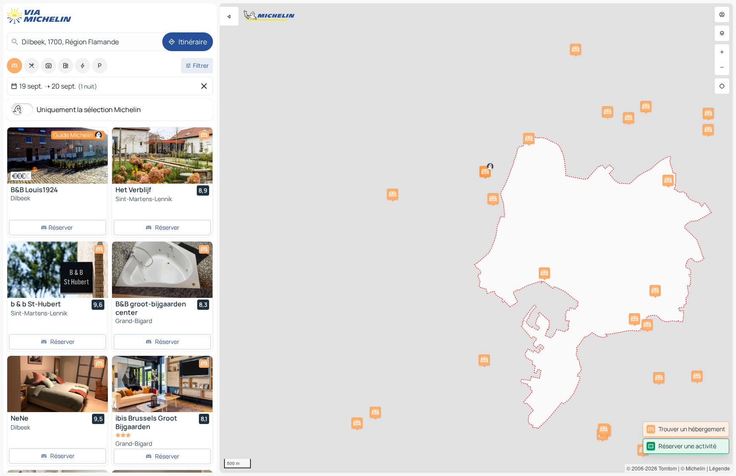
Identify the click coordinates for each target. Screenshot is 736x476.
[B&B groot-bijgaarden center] (162, 270)
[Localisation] (722, 86)
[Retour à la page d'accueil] (41, 16)
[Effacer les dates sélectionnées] (206, 86)
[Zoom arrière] (722, 67)
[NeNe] (57, 384)
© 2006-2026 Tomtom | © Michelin (666, 468)
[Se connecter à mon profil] (722, 14)
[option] (14, 65)
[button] (485, 171)
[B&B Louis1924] (57, 155)
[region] (476, 238)
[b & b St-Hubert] (57, 270)
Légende (719, 468)
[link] (686, 429)
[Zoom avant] (722, 52)
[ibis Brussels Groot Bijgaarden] (162, 384)
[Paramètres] (722, 33)
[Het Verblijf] (162, 155)
